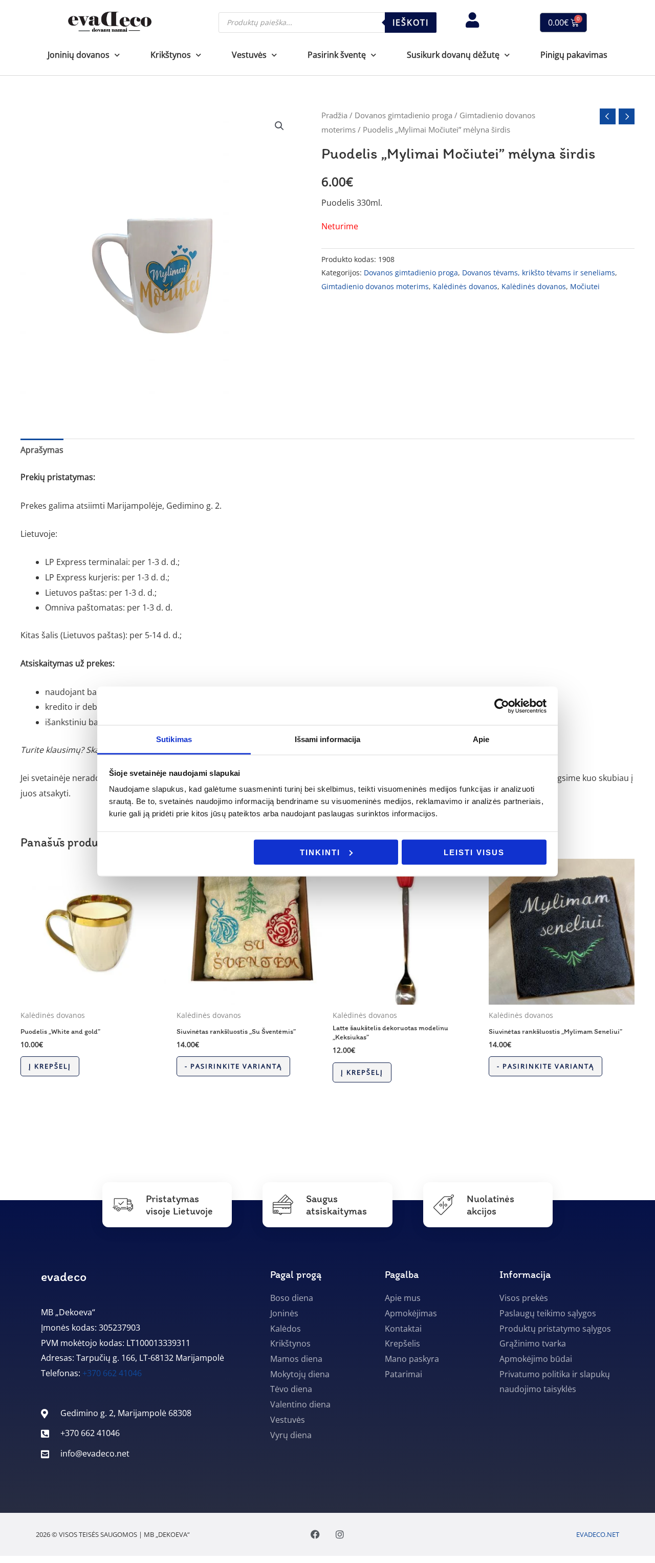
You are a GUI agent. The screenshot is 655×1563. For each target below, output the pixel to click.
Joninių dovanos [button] (79, 54)
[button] (279, 126)
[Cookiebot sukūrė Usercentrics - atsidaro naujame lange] (502, 705)
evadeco (63, 1276)
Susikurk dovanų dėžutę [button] (453, 54)
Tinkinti (320, 852)
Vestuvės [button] (249, 54)
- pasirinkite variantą (233, 1066)
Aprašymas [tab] (41, 449)
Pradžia (334, 115)
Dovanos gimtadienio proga (403, 115)
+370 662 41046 (112, 1373)
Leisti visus (474, 852)
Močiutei (585, 286)
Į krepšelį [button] (50, 1066)
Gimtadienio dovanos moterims (375, 286)
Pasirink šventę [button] (337, 54)
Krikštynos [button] (170, 54)
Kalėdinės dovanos (465, 286)
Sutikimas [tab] (174, 739)
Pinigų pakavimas (573, 54)
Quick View (93, 995)
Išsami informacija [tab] (328, 739)
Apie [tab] (481, 739)
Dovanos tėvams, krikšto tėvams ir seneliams (538, 272)
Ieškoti (410, 22)
